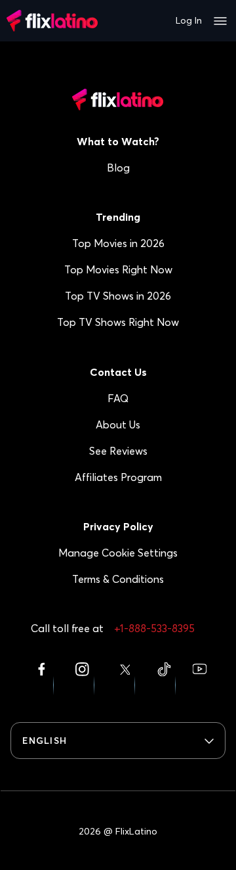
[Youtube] (199, 678)
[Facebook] (41, 678)
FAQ (118, 398)
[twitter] (123, 678)
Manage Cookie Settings (118, 552)
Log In (189, 20)
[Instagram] (82, 678)
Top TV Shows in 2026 (118, 295)
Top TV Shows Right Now (118, 322)
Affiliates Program (118, 477)
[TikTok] (164, 678)
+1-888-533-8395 (154, 628)
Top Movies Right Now (118, 269)
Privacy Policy (118, 526)
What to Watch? (118, 141)
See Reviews (118, 450)
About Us (118, 424)
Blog (118, 167)
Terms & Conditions (118, 578)
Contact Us (118, 371)
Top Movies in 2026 (118, 243)
